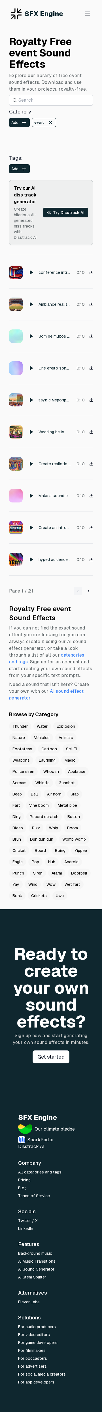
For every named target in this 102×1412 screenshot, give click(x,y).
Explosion (66, 726)
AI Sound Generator (36, 1269)
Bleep (17, 828)
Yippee (81, 850)
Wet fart (72, 884)
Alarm (57, 873)
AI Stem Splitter (32, 1277)
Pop (35, 862)
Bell (34, 794)
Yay (15, 884)
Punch (18, 873)
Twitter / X (28, 1220)
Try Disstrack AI (68, 212)
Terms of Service (34, 1196)
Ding (16, 816)
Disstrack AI (31, 1146)
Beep (17, 794)
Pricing (24, 1180)
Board (40, 850)
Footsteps (22, 749)
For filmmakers (32, 1350)
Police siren (23, 771)
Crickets (39, 895)
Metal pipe (67, 805)
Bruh (16, 839)
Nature (18, 737)
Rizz (36, 828)
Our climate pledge (55, 1129)
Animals (66, 737)
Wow (51, 884)
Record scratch (44, 816)
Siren (37, 873)
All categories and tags (39, 1172)
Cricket (19, 850)
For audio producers (37, 1326)
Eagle (17, 862)
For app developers (36, 1382)
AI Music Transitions (37, 1261)
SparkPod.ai (40, 1139)
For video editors (34, 1334)
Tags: (15, 158)
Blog (22, 1188)
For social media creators (42, 1374)
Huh (51, 862)
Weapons (21, 760)
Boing (60, 850)
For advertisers (32, 1366)
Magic (70, 760)
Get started (51, 1057)
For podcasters (32, 1358)
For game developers (38, 1342)
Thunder (20, 726)
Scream (19, 783)
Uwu (60, 895)
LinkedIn (25, 1228)
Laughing (47, 760)
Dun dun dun (41, 839)
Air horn (54, 794)
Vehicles (42, 737)
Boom (72, 828)
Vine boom (39, 805)
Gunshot (67, 783)
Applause (76, 771)
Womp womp (74, 839)
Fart (16, 805)
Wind (32, 884)
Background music (35, 1253)
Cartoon (49, 749)
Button (73, 816)
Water (42, 726)
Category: (21, 112)
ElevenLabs (29, 1302)
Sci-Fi (71, 749)
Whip (53, 828)
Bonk (17, 895)
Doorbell (79, 873)
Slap (75, 794)
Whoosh (51, 771)
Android (71, 862)
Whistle (42, 783)
